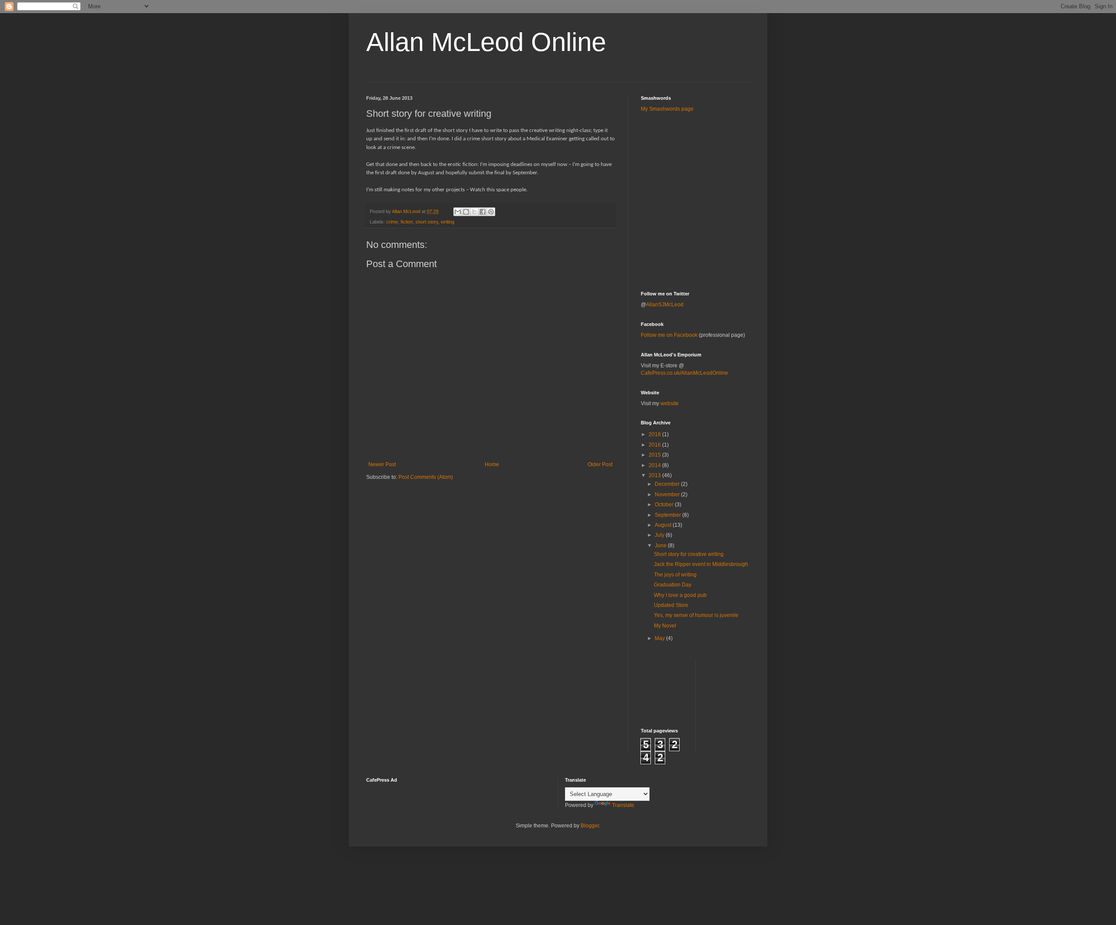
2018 (655, 434)
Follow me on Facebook (669, 335)
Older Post (600, 464)
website (669, 403)
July (660, 535)
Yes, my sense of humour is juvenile (696, 615)
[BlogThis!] (466, 211)
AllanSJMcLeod (665, 305)
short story (426, 221)
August (664, 525)
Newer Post (382, 464)
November (668, 494)
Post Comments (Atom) (425, 477)
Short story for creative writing (689, 554)
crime (392, 221)
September (668, 515)
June (661, 545)
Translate (623, 805)
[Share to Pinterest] (491, 211)
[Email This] (457, 211)
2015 (655, 455)
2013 (655, 475)
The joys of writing (675, 575)
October (665, 504)
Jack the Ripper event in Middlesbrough (701, 564)
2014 (655, 465)
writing (447, 221)
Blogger (590, 826)
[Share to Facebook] (482, 211)
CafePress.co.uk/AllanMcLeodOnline (684, 373)
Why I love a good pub (680, 595)
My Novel (665, 626)
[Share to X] (474, 211)
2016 (655, 445)
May (660, 638)
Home (492, 464)
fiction (407, 221)
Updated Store (671, 605)
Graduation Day (672, 585)
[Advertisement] (692, 139)
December (668, 484)
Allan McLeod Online (486, 42)
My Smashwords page (667, 109)
